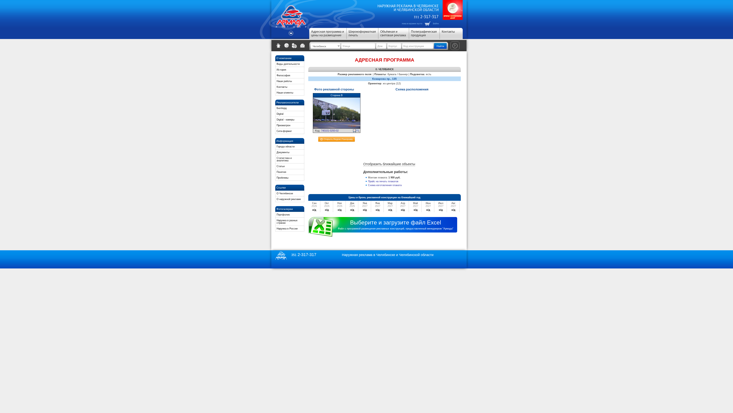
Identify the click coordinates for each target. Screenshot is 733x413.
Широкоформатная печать (362, 33)
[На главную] (278, 45)
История (281, 69)
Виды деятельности (288, 64)
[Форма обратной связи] (302, 45)
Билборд (282, 108)
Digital (280, 113)
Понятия (281, 172)
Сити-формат (284, 131)
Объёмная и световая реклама (393, 33)
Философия (283, 75)
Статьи (281, 166)
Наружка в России (287, 228)
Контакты (448, 31)
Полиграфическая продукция (424, 33)
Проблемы (282, 177)
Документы (283, 152)
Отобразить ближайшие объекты (389, 164)
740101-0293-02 (330, 130)
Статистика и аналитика (284, 159)
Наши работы (284, 81)
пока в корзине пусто (412, 23)
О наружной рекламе (289, 199)
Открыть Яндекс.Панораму (338, 139)
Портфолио (283, 214)
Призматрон (283, 125)
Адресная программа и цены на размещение (327, 33)
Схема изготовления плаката (385, 185)
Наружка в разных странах (287, 221)
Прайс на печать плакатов (383, 181)
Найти (440, 46)
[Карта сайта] (286, 45)
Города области (286, 146)
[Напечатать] (294, 45)
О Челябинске (285, 193)
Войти (436, 23)
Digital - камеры (285, 119)
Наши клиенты (285, 92)
